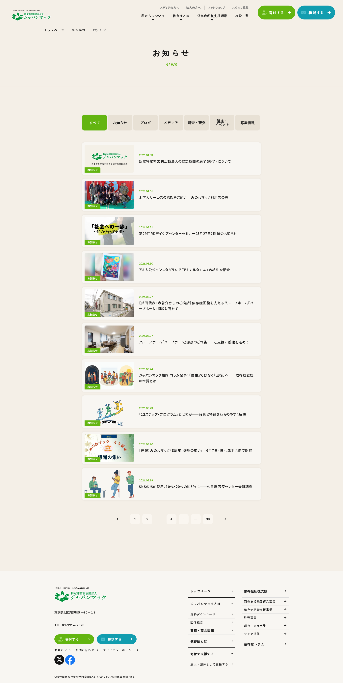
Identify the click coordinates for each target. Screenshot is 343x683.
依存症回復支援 (256, 591)
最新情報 (79, 30)
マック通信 (252, 634)
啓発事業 (250, 617)
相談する (316, 12)
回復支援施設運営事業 (260, 601)
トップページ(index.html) (31, 15)
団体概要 (196, 622)
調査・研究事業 (255, 626)
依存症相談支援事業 (258, 610)
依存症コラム (254, 644)
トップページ (55, 30)
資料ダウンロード (203, 614)
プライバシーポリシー (119, 650)
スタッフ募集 (240, 8)
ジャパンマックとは (205, 603)
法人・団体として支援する (209, 664)
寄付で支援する (202, 653)
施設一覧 (242, 15)
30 (208, 519)
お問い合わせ (85, 650)
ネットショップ (216, 8)
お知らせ (60, 650)
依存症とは (198, 641)
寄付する (276, 12)
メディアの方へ (169, 8)
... (195, 519)
